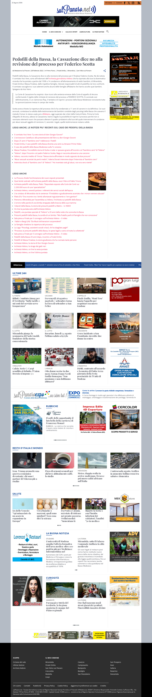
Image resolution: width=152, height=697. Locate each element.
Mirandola (71, 71)
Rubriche (52, 406)
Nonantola (114, 674)
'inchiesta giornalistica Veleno (60, 78)
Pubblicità (37, 686)
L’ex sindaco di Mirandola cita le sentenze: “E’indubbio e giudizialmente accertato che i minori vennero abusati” (59, 193)
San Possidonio (84, 674)
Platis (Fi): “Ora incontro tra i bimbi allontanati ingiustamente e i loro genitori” (45, 196)
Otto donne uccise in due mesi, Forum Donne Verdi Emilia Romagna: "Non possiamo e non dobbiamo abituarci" (58, 376)
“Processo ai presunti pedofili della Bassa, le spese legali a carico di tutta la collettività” (49, 230)
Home (44, 32)
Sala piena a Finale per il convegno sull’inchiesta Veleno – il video (40, 218)
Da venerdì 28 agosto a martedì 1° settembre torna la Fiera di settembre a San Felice (30, 265)
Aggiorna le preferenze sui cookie (84, 686)
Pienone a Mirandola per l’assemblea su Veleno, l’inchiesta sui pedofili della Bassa (47, 199)
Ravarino (113, 671)
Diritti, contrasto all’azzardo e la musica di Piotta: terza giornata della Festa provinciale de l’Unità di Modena (91, 373)
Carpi (47, 677)
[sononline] (27, 604)
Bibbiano (46, 114)
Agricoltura (85, 32)
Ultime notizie (98, 32)
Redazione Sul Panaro (22, 71)
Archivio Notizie (19, 668)
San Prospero (115, 662)
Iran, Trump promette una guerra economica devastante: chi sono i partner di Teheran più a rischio (25, 476)
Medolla (48, 674)
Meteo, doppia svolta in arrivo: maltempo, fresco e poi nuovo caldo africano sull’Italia (91, 477)
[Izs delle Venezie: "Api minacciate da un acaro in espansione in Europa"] (22, 504)
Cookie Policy (63, 686)
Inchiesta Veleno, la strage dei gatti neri (30, 246)
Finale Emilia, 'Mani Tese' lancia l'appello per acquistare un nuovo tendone (88, 265)
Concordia (49, 671)
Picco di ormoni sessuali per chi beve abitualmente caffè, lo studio (59, 474)
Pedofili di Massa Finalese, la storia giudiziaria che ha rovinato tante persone (45, 240)
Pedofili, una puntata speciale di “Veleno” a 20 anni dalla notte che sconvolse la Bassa (49, 212)
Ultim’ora (17, 265)
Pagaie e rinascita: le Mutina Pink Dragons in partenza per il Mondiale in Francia (59, 607)
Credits (103, 686)
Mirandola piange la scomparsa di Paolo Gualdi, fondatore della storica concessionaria (26, 337)
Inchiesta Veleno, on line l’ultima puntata (30, 252)
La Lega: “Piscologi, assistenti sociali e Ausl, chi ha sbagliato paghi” (41, 227)
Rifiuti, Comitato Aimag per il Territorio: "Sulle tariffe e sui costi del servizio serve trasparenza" (26, 302)
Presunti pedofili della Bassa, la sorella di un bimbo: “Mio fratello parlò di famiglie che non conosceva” (55, 215)
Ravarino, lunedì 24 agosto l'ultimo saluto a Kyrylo (58, 334)
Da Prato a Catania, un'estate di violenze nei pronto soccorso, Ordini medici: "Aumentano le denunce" (71, 516)
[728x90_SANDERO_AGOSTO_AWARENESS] (76, 26)
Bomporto (82, 668)
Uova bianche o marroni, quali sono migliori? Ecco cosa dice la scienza (47, 515)
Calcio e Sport (71, 32)
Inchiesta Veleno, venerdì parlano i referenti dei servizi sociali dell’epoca (43, 190)
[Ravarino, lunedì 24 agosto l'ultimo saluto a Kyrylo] (59, 321)
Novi (112, 665)
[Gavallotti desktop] (76, 43)
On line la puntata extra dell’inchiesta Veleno (32, 209)
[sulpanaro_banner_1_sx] (124, 560)
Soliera (113, 668)
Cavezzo (81, 662)
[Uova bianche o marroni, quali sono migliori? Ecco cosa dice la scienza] (47, 504)
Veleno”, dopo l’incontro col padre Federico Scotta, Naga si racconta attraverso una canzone (52, 153)
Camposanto (83, 665)
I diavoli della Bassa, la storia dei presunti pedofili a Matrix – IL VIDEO (42, 206)
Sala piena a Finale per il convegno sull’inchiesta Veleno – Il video (40, 234)
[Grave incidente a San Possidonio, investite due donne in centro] (91, 321)
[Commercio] (124, 604)
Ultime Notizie (18, 665)
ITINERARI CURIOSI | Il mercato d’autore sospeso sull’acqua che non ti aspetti (59, 421)
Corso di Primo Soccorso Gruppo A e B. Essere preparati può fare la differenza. (109, 393)
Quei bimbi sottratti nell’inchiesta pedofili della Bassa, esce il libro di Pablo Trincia (47, 181)
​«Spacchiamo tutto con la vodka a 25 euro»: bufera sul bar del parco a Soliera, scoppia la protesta (92, 607)
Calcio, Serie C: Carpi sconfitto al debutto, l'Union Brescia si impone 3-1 (25, 371)
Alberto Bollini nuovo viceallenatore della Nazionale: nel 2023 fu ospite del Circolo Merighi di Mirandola (59, 546)
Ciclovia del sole (19, 662)
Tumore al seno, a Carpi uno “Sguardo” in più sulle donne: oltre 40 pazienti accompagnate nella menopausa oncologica (91, 546)
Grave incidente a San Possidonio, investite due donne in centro (89, 336)
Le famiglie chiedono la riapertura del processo (33, 224)
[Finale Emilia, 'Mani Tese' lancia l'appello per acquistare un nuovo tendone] (91, 286)
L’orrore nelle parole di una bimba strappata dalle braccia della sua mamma (45, 203)
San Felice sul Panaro (84, 71)
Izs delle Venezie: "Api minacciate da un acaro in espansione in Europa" (21, 516)
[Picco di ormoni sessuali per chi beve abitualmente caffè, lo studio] (59, 460)
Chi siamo (108, 2)
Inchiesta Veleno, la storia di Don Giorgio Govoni (34, 243)
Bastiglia (81, 671)
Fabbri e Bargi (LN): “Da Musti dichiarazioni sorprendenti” (37, 221)
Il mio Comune (55, 32)
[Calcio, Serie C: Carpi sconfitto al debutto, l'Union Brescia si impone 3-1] (26, 356)
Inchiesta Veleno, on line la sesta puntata (30, 249)
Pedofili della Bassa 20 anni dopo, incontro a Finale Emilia (38, 237)
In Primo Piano (50, 71)
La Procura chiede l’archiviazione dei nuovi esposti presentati (39, 178)
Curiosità (52, 577)
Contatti (119, 2)
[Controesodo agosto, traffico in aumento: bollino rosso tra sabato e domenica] (125, 460)
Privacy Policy (49, 686)
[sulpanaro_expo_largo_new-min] (76, 635)
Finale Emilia (61, 71)
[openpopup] (139, 32)
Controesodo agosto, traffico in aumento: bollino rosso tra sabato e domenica (124, 474)
